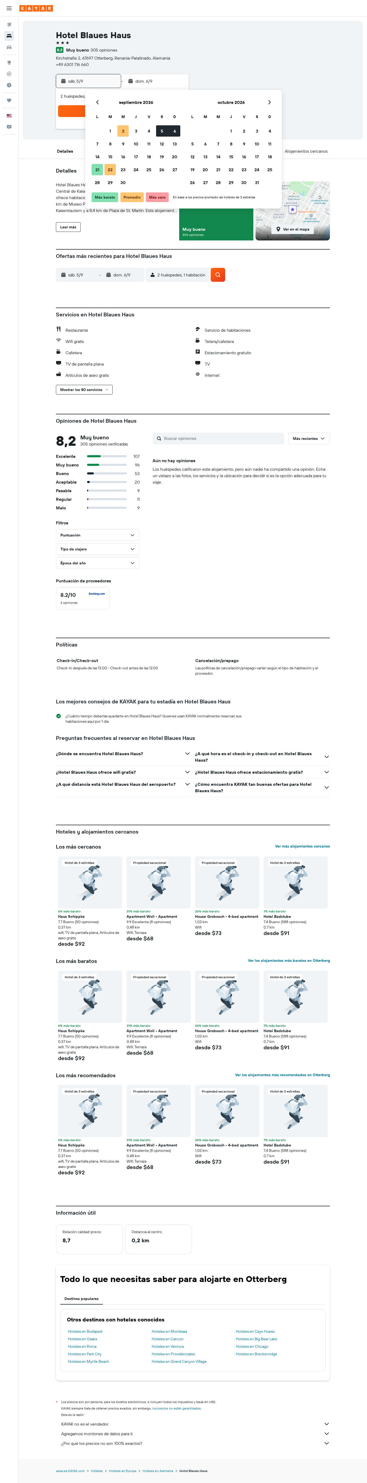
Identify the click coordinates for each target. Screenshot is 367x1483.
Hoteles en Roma (82, 1346)
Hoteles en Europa (122, 1471)
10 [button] (136, 144)
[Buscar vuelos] (9, 24)
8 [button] (110, 144)
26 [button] (161, 169)
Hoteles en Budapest (85, 1331)
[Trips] (9, 100)
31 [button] (257, 182)
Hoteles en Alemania (158, 1471)
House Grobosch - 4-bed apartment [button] (226, 916)
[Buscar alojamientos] (9, 36)
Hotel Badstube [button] (277, 916)
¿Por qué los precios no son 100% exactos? (101, 1443)
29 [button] (110, 182)
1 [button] (110, 131)
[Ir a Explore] (9, 62)
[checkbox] (83, 598)
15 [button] (110, 156)
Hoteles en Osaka (82, 1338)
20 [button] (174, 156)
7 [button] (97, 144)
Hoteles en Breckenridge (256, 1353)
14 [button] (97, 156)
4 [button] (149, 131)
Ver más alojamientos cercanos (302, 846)
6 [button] (175, 131)
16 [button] (123, 156)
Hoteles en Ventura (168, 1346)
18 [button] (149, 156)
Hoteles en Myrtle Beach (88, 1361)
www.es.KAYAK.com (70, 1471)
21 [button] (97, 169)
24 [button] (136, 169)
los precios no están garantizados (176, 1408)
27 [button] (174, 169)
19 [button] (162, 156)
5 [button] (162, 131)
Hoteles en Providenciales (173, 1353)
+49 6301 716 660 (72, 64)
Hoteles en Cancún (168, 1338)
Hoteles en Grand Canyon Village (179, 1361)
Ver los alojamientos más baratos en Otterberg (289, 960)
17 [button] (136, 156)
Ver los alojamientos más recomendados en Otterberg (282, 1074)
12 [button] (162, 144)
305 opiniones (104, 50)
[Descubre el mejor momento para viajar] (9, 85)
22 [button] (110, 169)
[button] (9, 8)
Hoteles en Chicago (252, 1346)
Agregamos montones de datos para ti (96, 1433)
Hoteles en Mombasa (169, 1331)
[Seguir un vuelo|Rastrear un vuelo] (9, 73)
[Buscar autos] (9, 47)
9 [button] (123, 144)
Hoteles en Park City (85, 1353)
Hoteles (97, 1471)
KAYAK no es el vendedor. (85, 1424)
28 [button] (97, 182)
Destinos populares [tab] (81, 1298)
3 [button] (136, 131)
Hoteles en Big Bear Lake (256, 1338)
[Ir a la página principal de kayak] (36, 8)
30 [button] (123, 182)
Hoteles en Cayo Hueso (255, 1331)
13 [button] (175, 144)
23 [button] (123, 169)
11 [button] (148, 144)
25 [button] (148, 169)
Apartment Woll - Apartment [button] (152, 916)
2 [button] (123, 131)
